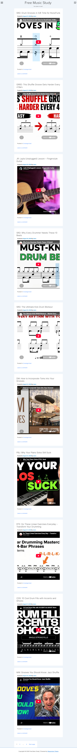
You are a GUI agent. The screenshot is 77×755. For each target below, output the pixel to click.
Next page (32, 744)
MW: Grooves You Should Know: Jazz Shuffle (37, 672)
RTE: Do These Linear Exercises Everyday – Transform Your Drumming (37, 525)
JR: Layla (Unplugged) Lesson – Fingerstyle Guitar (37, 159)
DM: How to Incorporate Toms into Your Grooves (35, 379)
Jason (34, 16)
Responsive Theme (53, 751)
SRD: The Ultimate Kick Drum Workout (34, 307)
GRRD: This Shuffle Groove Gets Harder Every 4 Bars (38, 85)
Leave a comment (22, 73)
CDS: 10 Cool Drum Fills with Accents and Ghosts (36, 599)
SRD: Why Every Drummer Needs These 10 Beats (36, 234)
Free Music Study (38, 3)
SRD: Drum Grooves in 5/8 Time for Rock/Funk (38, 13)
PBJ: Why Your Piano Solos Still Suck (33, 452)
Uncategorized (27, 69)
